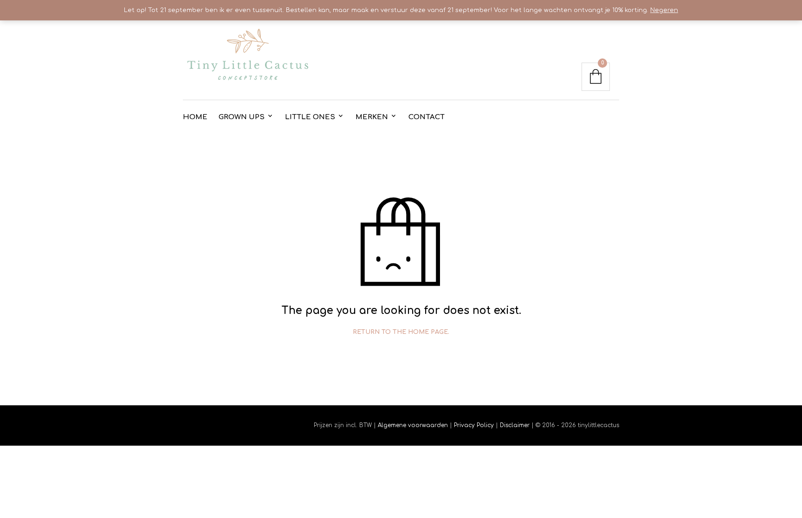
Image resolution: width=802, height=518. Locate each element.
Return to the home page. (401, 332)
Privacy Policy (474, 425)
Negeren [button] (664, 10)
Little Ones (310, 117)
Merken (372, 117)
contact (426, 117)
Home (195, 117)
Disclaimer (515, 425)
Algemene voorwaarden (413, 425)
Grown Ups (242, 117)
